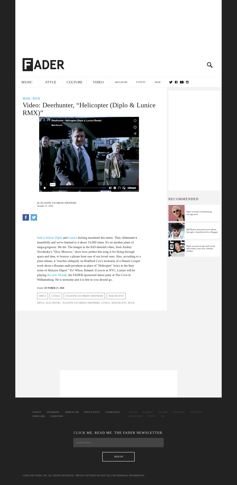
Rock (36, 98)
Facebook (147, 412)
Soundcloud (136, 416)
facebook (176, 82)
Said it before (45, 237)
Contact (36, 412)
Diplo (58, 237)
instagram (187, 82)
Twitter (171, 82)
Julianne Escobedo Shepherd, (81, 303)
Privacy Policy (92, 412)
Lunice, (105, 303)
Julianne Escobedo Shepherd (58, 203)
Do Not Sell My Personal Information (120, 475)
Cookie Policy (112, 412)
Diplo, (41, 303)
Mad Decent (116, 296)
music (27, 98)
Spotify (152, 416)
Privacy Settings (86, 475)
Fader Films (56, 416)
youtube (182, 82)
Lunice (72, 237)
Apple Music (196, 412)
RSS (163, 416)
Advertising (53, 412)
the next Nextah (57, 275)
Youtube (163, 412)
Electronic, (53, 303)
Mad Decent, (119, 303)
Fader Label (38, 416)
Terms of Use (72, 412)
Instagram (178, 412)
